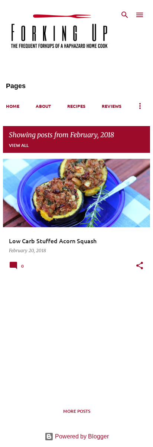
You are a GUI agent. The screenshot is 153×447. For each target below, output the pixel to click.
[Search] (124, 15)
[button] (139, 266)
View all (19, 145)
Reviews (111, 106)
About (43, 106)
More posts (76, 411)
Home (12, 106)
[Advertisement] (76, 338)
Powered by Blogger (81, 436)
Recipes (76, 106)
